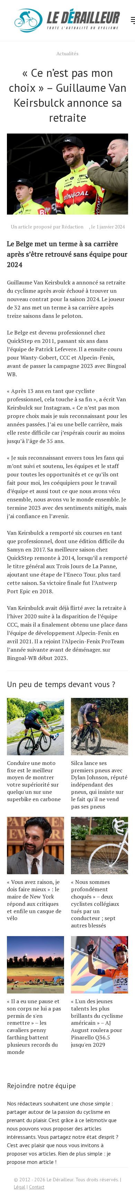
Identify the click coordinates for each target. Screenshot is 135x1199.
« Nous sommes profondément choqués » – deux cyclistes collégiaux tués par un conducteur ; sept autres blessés (95, 903)
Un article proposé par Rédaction (47, 226)
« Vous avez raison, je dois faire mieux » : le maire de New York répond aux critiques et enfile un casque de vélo (34, 900)
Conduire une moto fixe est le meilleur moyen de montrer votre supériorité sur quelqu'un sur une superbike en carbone (34, 781)
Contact (36, 1187)
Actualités (67, 53)
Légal (19, 1187)
